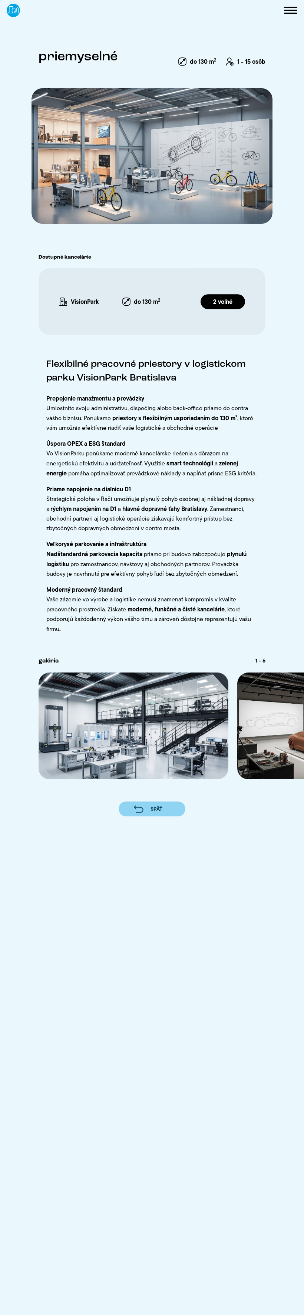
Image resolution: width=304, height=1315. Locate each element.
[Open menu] (290, 10)
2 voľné (222, 301)
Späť (156, 809)
